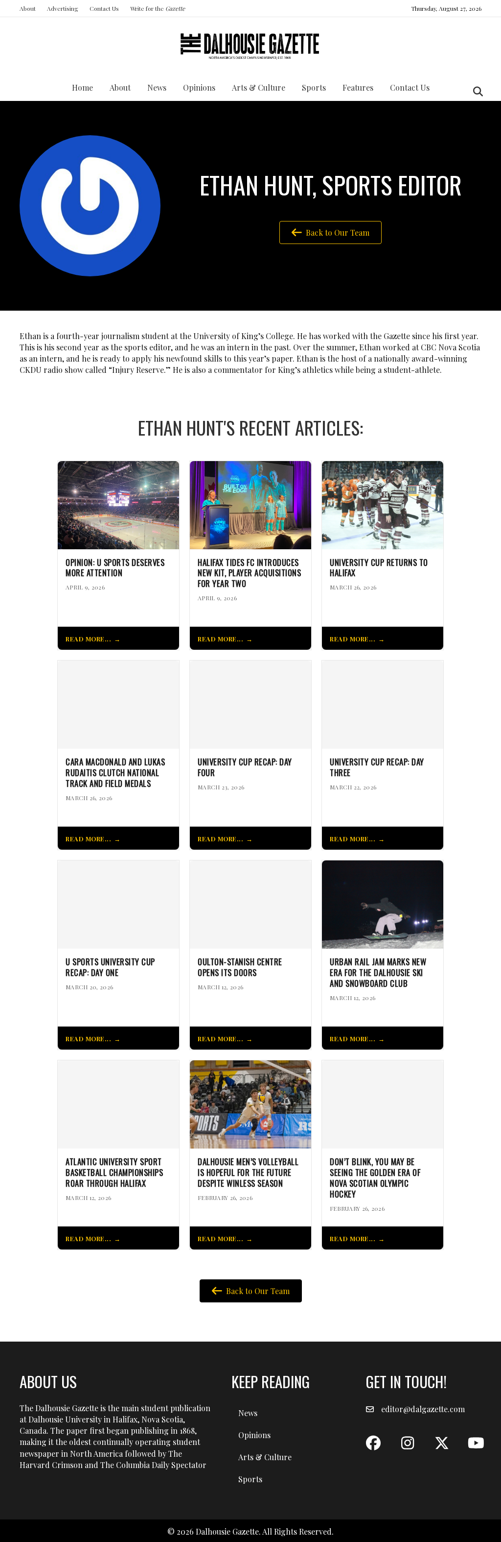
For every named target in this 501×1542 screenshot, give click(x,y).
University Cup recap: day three (377, 767)
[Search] (475, 91)
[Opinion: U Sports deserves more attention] (118, 504)
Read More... (88, 639)
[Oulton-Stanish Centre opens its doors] (250, 903)
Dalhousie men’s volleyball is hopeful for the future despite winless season (248, 1172)
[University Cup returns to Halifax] (382, 504)
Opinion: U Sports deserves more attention (115, 568)
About (28, 8)
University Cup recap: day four (245, 767)
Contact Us (104, 8)
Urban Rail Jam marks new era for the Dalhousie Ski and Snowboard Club (378, 972)
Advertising (62, 8)
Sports (314, 87)
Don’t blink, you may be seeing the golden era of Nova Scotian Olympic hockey (375, 1177)
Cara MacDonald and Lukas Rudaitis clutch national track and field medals (115, 772)
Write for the (157, 8)
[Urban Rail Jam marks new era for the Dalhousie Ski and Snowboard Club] (382, 903)
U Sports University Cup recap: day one (110, 967)
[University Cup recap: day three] (382, 704)
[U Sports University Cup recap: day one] (118, 903)
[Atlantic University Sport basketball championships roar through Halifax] (118, 1103)
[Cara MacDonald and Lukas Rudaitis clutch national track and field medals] (118, 704)
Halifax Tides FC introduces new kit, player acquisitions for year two (249, 573)
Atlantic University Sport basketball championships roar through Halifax (114, 1172)
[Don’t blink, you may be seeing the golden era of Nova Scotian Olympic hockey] (382, 1103)
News (156, 87)
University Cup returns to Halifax (379, 568)
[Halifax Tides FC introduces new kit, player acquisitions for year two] (250, 504)
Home (82, 87)
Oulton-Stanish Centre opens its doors (240, 967)
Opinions (199, 87)
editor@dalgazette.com (423, 1409)
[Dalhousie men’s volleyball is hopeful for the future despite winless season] (250, 1103)
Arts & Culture (258, 87)
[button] (373, 1443)
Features (357, 87)
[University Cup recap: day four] (250, 704)
